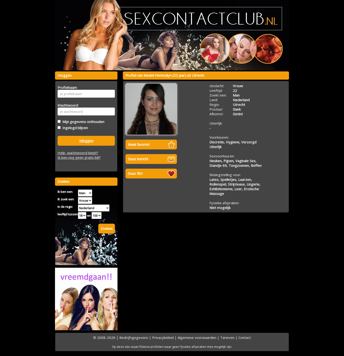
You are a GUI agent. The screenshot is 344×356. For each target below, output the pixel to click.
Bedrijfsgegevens (133, 337)
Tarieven (227, 337)
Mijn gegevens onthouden (82, 121)
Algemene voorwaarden (197, 337)
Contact (244, 337)
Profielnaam (67, 87)
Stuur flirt (135, 173)
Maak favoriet (139, 144)
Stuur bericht (138, 158)
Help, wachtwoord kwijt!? (78, 152)
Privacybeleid (163, 337)
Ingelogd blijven (74, 127)
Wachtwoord (67, 105)
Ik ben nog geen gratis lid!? (79, 157)
